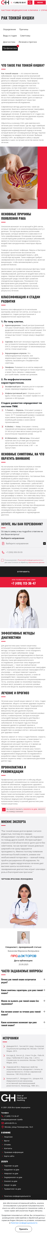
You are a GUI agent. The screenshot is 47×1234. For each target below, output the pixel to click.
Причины (23, 29)
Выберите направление (12, 538)
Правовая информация (13, 1152)
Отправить (23, 571)
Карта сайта (9, 1156)
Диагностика (9, 42)
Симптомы (25, 35)
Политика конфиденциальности (17, 1196)
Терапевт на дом (11, 1166)
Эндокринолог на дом (13, 1177)
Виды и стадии (10, 35)
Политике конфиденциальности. (24, 1223)
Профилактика (10, 48)
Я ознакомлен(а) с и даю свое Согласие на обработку (24, 561)
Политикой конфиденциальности (30, 560)
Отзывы (7, 1144)
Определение (9, 29)
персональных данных (36, 562)
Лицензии (8, 1137)
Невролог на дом (11, 1173)
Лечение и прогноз (28, 42)
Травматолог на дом (12, 1189)
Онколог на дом (10, 1181)
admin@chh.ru (11, 1123)
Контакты (8, 1148)
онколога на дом (30, 809)
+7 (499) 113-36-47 (19, 2)
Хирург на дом (10, 1185)
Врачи (6, 1141)
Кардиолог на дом (11, 1169)
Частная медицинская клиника (19, 10)
